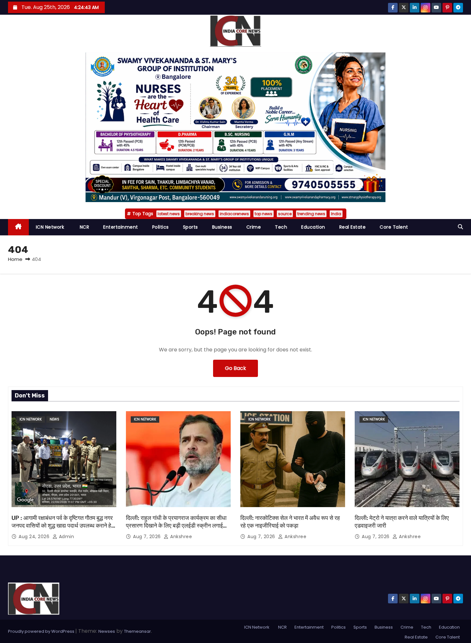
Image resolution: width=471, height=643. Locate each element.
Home (15, 259)
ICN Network (50, 227)
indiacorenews (234, 213)
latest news (169, 213)
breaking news (200, 213)
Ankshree (180, 536)
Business (222, 227)
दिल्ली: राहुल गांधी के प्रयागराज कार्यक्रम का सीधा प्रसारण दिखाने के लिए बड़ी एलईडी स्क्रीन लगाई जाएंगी (176, 525)
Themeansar (137, 631)
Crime (253, 227)
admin (65, 536)
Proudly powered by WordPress (41, 631)
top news (263, 213)
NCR (83, 227)
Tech (281, 227)
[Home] (18, 227)
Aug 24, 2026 (35, 536)
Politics (160, 227)
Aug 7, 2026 (147, 536)
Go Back (235, 368)
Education (313, 227)
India (336, 213)
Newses (106, 631)
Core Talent (394, 227)
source (285, 213)
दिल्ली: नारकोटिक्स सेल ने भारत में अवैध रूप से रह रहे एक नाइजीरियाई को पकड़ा (290, 521)
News (54, 419)
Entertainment (120, 227)
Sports (190, 227)
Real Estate (352, 227)
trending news (311, 213)
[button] (460, 227)
